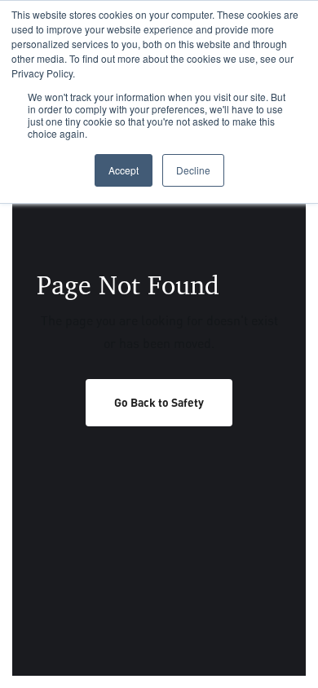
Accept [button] (123, 170)
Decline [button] (193, 170)
